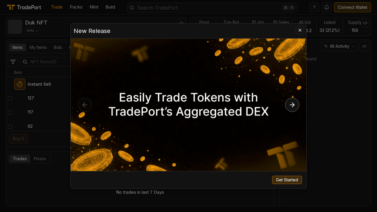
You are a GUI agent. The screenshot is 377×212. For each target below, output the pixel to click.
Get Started (287, 179)
